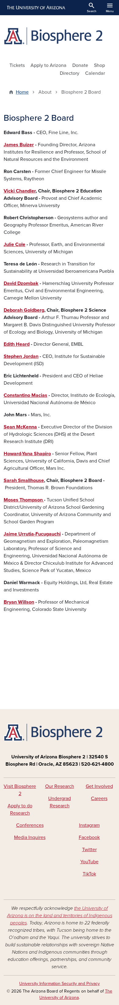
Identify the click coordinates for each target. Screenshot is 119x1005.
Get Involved (99, 786)
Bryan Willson (19, 602)
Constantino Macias (25, 395)
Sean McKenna (20, 427)
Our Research (59, 786)
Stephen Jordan (21, 356)
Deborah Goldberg (24, 310)
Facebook (89, 837)
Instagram (89, 825)
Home (22, 92)
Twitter (89, 850)
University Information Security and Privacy (59, 983)
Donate (80, 65)
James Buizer (19, 145)
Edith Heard (17, 344)
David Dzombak (21, 283)
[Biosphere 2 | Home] (59, 36)
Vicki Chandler (20, 191)
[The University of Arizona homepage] (35, 7)
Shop (99, 65)
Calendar (95, 73)
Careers (99, 798)
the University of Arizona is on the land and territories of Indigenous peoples (59, 915)
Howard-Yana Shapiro (27, 454)
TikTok (89, 874)
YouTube (89, 862)
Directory (69, 73)
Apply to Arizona (49, 65)
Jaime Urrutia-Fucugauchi (32, 534)
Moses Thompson (24, 500)
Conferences (30, 825)
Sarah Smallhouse (24, 480)
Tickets (17, 65)
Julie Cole (14, 244)
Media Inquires (29, 837)
